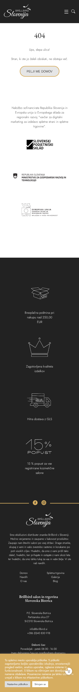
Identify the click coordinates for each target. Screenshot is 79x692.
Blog (55, 581)
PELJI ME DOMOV (40, 71)
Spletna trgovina (55, 573)
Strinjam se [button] (40, 684)
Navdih (24, 577)
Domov (24, 573)
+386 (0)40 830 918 (38, 633)
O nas (23, 581)
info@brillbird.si (38, 629)
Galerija (55, 577)
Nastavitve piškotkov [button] (17, 684)
